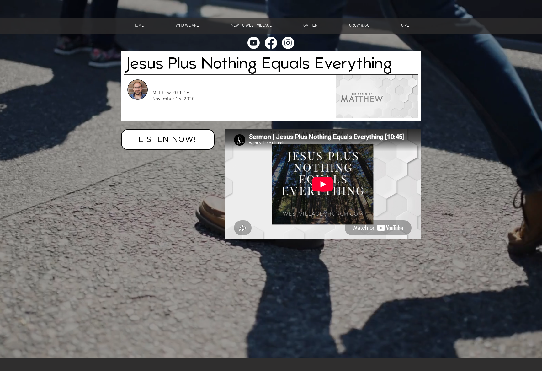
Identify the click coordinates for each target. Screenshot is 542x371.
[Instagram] (288, 43)
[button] (187, 26)
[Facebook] (271, 43)
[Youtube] (253, 43)
